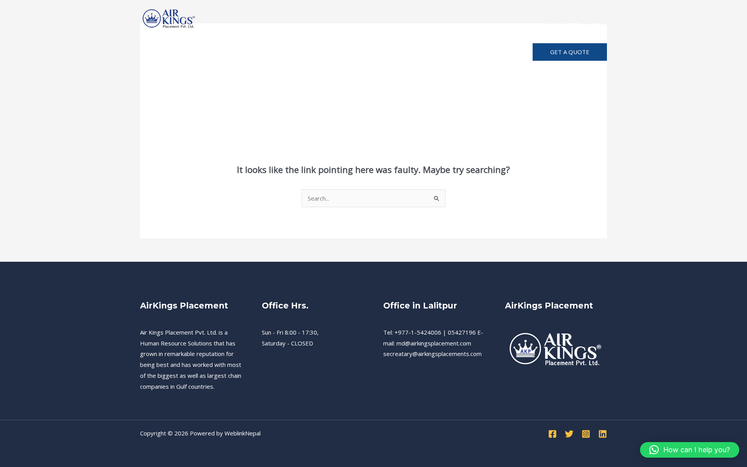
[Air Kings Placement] (169, 19)
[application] (402, 52)
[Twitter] (568, 20)
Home (156, 52)
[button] (570, 52)
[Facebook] (551, 20)
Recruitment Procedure (252, 52)
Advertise (482, 52)
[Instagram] (585, 20)
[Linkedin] (602, 20)
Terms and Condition (333, 52)
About (388, 52)
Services (191, 52)
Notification (437, 52)
